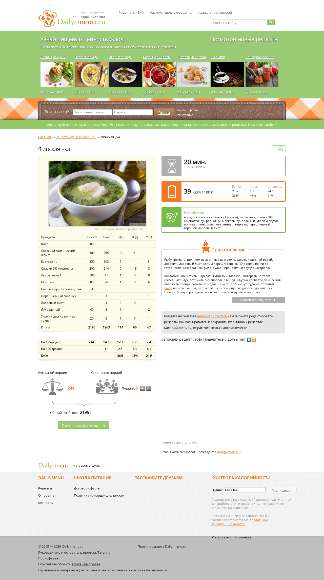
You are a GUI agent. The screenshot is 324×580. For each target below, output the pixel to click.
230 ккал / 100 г (189, 92)
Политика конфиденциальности (99, 495)
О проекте (46, 495)
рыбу (168, 288)
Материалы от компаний (231, 537)
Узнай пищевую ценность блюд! (82, 39)
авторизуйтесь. (228, 452)
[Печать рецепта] (280, 148)
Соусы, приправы (157, 57)
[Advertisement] (204, 399)
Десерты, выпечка (191, 57)
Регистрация (184, 115)
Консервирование (260, 57)
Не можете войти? (262, 124)
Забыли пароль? (187, 110)
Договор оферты (87, 488)
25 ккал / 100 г (85, 92)
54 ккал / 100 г (154, 92)
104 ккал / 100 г (120, 92)
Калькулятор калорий (214, 12)
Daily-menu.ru (75, 18)
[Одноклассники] (254, 339)
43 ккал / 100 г (222, 92)
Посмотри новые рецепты (244, 39)
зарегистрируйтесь (93, 124)
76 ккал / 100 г (256, 92)
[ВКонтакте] (249, 339)
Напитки (218, 57)
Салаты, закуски (53, 57)
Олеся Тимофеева (86, 564)
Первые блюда (86, 57)
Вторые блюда (120, 57)
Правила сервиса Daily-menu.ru (162, 546)
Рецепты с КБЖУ (131, 12)
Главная (44, 137)
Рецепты (45, 488)
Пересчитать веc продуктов (84, 425)
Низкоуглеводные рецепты (170, 12)
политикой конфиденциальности (239, 522)
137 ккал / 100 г (52, 92)
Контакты (45, 502)
